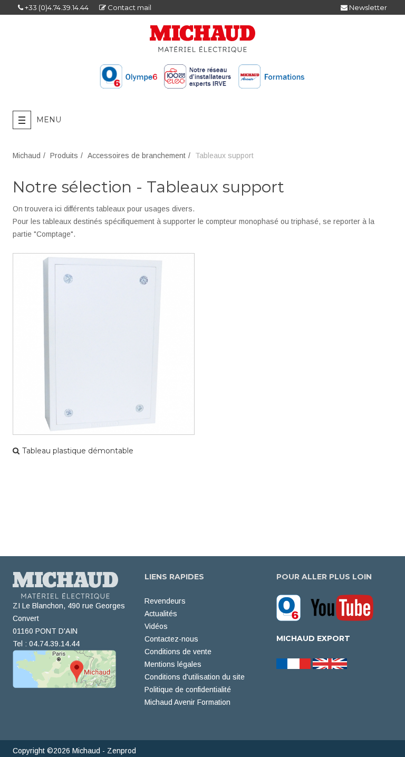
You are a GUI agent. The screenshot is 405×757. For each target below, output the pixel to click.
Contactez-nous (171, 639)
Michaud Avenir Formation (187, 702)
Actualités (160, 613)
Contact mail (128, 7)
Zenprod (121, 750)
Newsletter (367, 7)
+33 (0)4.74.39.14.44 (56, 7)
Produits (64, 155)
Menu (48, 119)
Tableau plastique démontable (77, 450)
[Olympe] (292, 607)
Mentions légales (172, 664)
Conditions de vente (177, 651)
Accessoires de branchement (137, 155)
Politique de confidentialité (187, 689)
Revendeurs (165, 601)
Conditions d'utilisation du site (194, 677)
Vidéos (156, 626)
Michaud (27, 155)
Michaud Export (313, 638)
